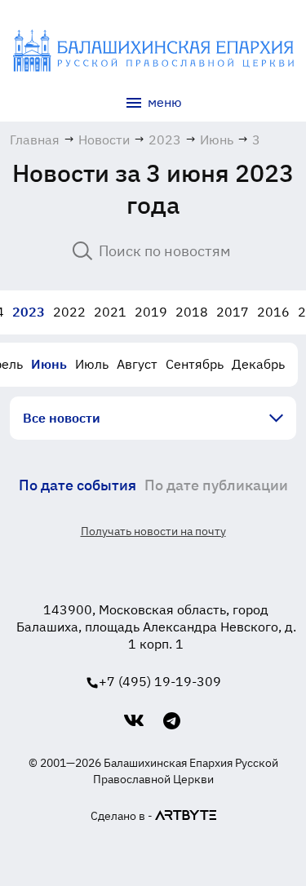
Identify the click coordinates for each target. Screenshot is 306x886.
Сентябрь (195, 364)
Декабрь (258, 364)
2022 (69, 311)
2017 (232, 311)
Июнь (49, 364)
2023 (28, 311)
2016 (273, 311)
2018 (191, 311)
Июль (92, 364)
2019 (151, 311)
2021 (110, 311)
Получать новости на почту (153, 531)
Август (137, 364)
